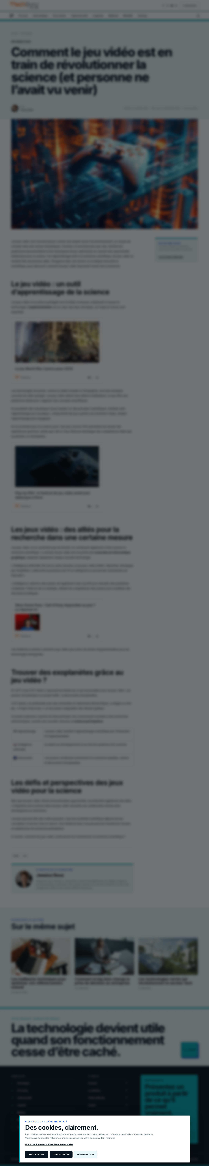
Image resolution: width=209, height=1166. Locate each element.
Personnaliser (85, 1154)
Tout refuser (37, 1154)
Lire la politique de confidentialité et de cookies (49, 1144)
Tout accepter (61, 1154)
